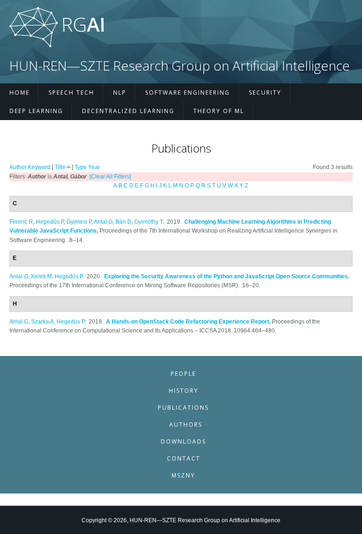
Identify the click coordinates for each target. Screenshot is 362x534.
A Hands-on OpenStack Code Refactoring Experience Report (187, 321)
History (183, 391)
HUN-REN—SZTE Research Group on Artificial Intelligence (179, 65)
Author (17, 167)
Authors (185, 425)
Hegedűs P (50, 221)
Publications (183, 408)
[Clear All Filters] (110, 176)
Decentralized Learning (128, 111)
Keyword (39, 167)
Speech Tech (71, 93)
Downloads (183, 441)
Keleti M (41, 276)
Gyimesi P (78, 221)
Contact (183, 458)
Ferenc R (21, 221)
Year (94, 167)
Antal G (103, 221)
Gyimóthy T (148, 221)
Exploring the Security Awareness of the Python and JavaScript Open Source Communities (226, 276)
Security (265, 93)
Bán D (123, 221)
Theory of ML (218, 111)
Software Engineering (187, 93)
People (183, 374)
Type (80, 167)
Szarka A (42, 321)
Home (19, 93)
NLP (119, 93)
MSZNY (183, 475)
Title (60, 167)
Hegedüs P (70, 321)
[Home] (56, 45)
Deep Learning (36, 111)
